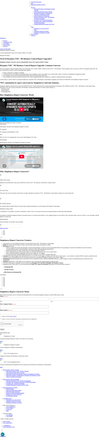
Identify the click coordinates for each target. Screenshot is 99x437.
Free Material (9, 415)
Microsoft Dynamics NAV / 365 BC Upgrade (17, 371)
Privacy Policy (13, 316)
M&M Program (10, 389)
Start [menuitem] (32, 3)
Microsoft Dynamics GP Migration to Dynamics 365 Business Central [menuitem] (43, 13)
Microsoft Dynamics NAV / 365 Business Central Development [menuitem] (44, 18)
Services (5, 40)
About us (5, 46)
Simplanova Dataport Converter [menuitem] (42, 32)
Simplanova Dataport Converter (14, 402)
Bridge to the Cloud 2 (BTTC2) (14, 394)
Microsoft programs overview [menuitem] (38, 4)
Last (52, 301)
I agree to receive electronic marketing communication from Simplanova (19, 319)
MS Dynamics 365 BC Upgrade (11, 370)
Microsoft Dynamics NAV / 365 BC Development (18, 380)
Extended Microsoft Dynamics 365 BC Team (17, 385)
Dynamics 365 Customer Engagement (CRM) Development (21, 382)
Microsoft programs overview (10, 387)
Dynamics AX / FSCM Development (15, 383)
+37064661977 (7, 425)
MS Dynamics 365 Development (11, 379)
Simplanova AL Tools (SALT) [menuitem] (41, 28)
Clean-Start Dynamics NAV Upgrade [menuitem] (43, 11)
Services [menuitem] (33, 7)
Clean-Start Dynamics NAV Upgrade (15, 372)
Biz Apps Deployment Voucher (14, 390)
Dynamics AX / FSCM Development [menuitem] (43, 20)
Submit (2, 329)
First (1, 301)
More (1, 341)
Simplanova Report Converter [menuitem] (41, 31)
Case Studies (9, 416)
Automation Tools (7, 42)
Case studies (6, 43)
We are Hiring (6, 45)
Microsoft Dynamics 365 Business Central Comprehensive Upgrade (22, 374)
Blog (7, 411)
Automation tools (7, 398)
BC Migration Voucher (11, 396)
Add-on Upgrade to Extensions (13, 376)
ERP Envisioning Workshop (13, 391)
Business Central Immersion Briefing (15, 393)
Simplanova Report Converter (13, 401)
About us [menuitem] (33, 35)
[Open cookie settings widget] (2, 434)
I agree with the (9, 316)
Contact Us (9, 409)
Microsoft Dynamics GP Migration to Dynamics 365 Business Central (23, 375)
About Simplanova (10, 406)
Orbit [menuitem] (35, 30)
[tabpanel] (49, 221)
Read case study (4, 228)
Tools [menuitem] (32, 27)
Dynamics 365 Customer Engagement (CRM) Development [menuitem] (43, 22)
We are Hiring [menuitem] (34, 34)
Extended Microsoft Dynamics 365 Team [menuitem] (44, 24)
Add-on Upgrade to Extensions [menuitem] (41, 16)
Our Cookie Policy (7, 423)
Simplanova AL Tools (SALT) (13, 400)
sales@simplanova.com (9, 427)
